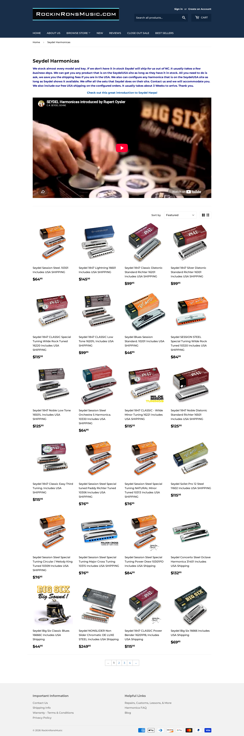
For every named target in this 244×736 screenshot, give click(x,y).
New (100, 33)
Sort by (156, 215)
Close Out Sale (138, 33)
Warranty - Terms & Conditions (53, 712)
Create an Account (199, 9)
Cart (204, 17)
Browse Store (77, 33)
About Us (53, 33)
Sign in (178, 9)
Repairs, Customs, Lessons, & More (148, 703)
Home (37, 33)
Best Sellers (164, 33)
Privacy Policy (42, 717)
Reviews (115, 33)
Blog (128, 712)
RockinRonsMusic (51, 730)
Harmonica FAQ (136, 707)
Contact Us (40, 703)
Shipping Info (42, 707)
